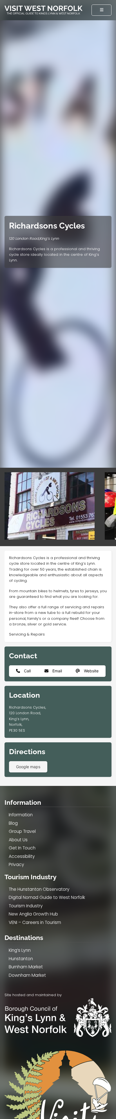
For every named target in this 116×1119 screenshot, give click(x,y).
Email (56, 670)
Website (91, 670)
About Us (18, 840)
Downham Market (27, 975)
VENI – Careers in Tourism (35, 922)
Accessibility (22, 856)
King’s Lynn (20, 950)
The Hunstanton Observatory (39, 889)
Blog (13, 823)
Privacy (16, 864)
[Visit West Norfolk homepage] (43, 10)
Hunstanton (21, 959)
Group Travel (22, 831)
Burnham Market (26, 967)
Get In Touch (22, 848)
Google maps (28, 766)
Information (23, 802)
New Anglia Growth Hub (33, 914)
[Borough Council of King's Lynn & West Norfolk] (58, 1017)
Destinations (24, 937)
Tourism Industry (26, 906)
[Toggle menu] (101, 10)
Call (27, 670)
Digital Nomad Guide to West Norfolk (47, 897)
